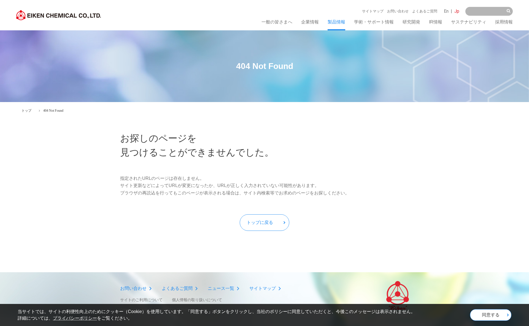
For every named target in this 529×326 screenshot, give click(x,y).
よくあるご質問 (424, 11)
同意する (491, 314)
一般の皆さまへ (276, 22)
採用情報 (504, 22)
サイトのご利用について (141, 300)
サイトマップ (373, 11)
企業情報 (310, 22)
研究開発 (411, 22)
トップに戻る (260, 222)
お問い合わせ (398, 11)
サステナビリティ (468, 22)
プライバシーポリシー (75, 318)
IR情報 (435, 22)
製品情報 (336, 22)
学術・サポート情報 (374, 22)
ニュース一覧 (221, 288)
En (446, 11)
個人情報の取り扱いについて (197, 300)
